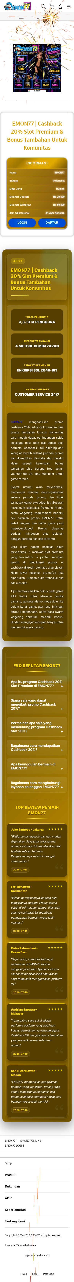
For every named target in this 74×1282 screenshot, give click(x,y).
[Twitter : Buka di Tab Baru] (32, 1264)
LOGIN (22, 222)
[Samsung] (12, 6)
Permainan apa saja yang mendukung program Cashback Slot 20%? (36, 727)
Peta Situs (48, 1273)
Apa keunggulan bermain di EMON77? (33, 766)
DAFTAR (52, 222)
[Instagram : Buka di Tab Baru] (41, 1264)
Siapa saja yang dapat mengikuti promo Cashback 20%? (33, 704)
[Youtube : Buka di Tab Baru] (49, 1264)
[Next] (70, 641)
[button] (52, 6)
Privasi (23, 1273)
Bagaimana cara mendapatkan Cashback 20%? (35, 748)
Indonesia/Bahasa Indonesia (20, 1245)
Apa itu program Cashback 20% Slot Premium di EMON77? (36, 684)
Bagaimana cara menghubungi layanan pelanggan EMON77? (35, 785)
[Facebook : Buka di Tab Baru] (24, 1264)
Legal (35, 1273)
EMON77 (16, 422)
